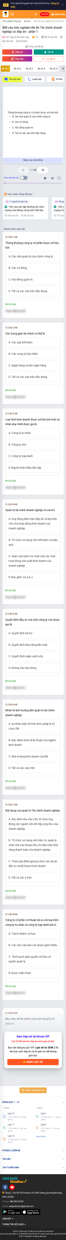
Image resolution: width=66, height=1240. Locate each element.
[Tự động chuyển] (45, 178)
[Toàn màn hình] (59, 178)
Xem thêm (40, 1136)
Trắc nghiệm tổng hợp (11, 21)
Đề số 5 (53, 68)
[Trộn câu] (52, 178)
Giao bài (19, 59)
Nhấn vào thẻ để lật (33, 160)
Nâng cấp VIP (34, 1062)
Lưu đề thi (50, 59)
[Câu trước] (23, 170)
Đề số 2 (17, 68)
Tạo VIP (44, 14)
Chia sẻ (19, 52)
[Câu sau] (43, 170)
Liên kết (7, 1219)
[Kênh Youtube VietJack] (12, 1187)
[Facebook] (5, 1187)
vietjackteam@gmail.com (21, 1206)
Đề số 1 (5, 68)
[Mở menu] (12, 14)
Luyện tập (37, 79)
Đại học (27, 21)
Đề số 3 (29, 68)
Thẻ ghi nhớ (14, 79)
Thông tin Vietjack (13, 1224)
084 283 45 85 (16, 1201)
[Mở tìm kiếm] (36, 14)
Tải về (50, 52)
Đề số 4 (41, 68)
